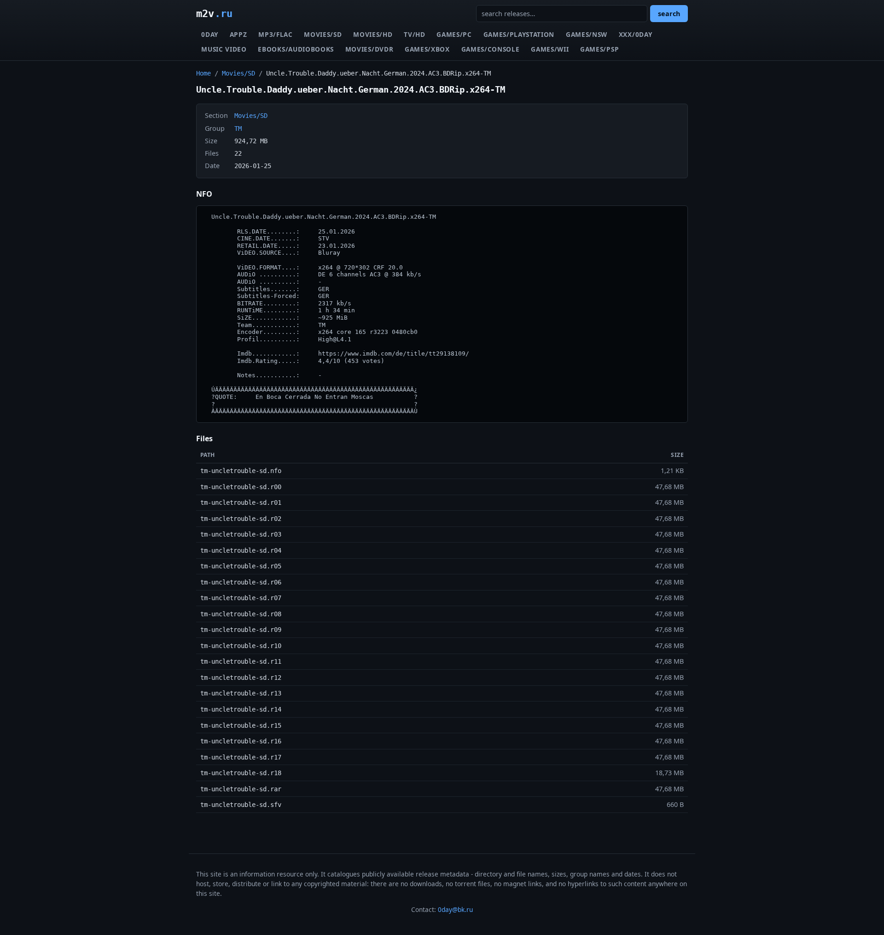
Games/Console (490, 49)
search (669, 13)
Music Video (223, 49)
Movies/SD (323, 34)
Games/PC (453, 34)
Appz (238, 34)
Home (203, 73)
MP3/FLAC (275, 34)
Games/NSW (586, 34)
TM (238, 128)
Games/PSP (599, 49)
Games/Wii (550, 49)
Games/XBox (427, 49)
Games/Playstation (519, 34)
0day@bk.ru (455, 909)
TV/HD (414, 34)
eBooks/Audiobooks (296, 49)
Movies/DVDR (369, 49)
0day (209, 34)
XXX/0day (635, 34)
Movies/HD (372, 34)
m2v (214, 13)
